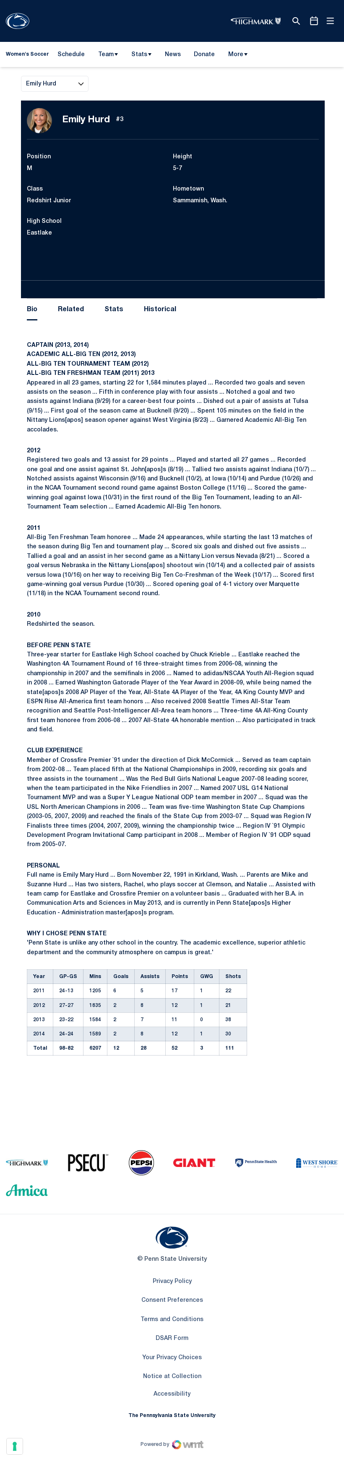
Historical (160, 309)
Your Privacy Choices (172, 1357)
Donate (204, 56)
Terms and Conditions (172, 1319)
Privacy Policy (172, 1281)
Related (71, 309)
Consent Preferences (172, 1300)
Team (106, 54)
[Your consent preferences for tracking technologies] (15, 1446)
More (235, 54)
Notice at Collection (172, 1376)
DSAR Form (172, 1338)
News (173, 54)
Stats (139, 54)
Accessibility (172, 1394)
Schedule (71, 54)
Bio (32, 309)
